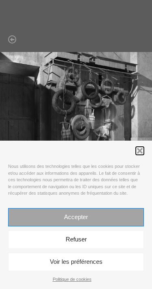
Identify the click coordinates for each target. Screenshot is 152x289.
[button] (140, 151)
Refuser (76, 239)
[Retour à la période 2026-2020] (80, 39)
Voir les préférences (76, 261)
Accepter (76, 216)
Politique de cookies (72, 279)
